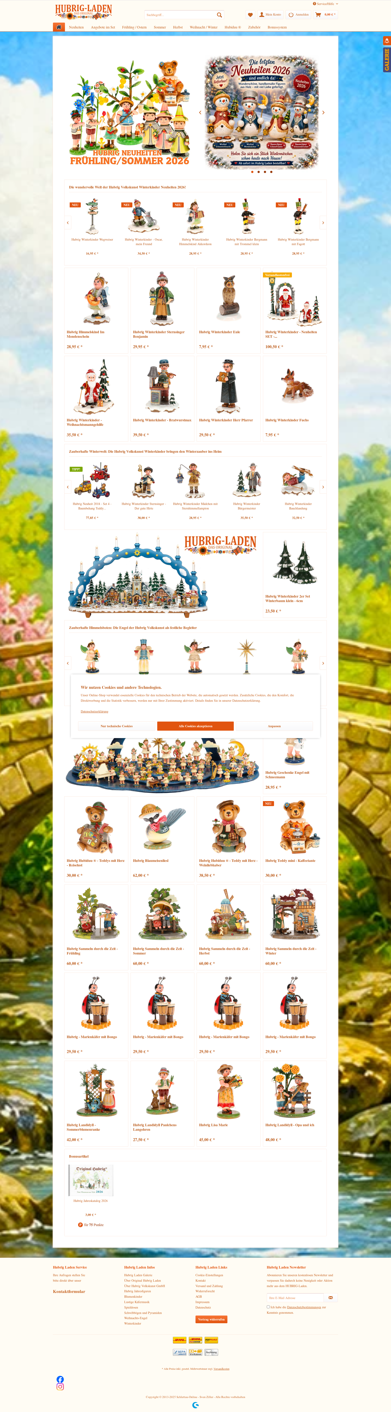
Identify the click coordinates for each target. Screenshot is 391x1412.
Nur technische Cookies (117, 726)
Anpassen (274, 726)
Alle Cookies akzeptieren (195, 726)
